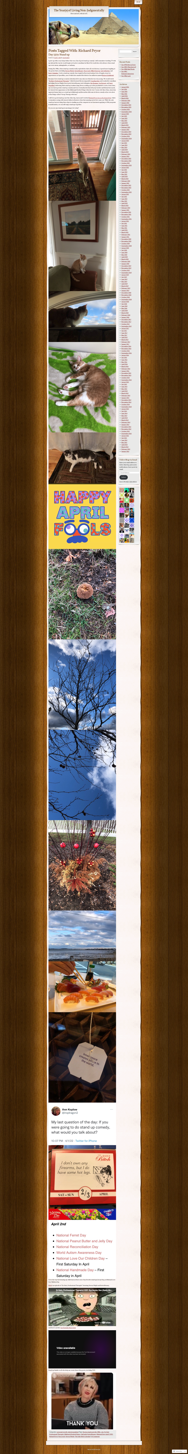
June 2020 (124, 252)
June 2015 (124, 387)
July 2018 (124, 304)
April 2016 (124, 364)
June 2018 (124, 306)
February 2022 (125, 208)
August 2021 (125, 221)
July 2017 (124, 331)
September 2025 (126, 112)
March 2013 (124, 447)
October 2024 (125, 136)
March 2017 (124, 340)
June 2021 (124, 226)
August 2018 (125, 302)
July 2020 (124, 250)
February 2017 (125, 342)
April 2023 (124, 176)
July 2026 (124, 89)
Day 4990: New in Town (128, 65)
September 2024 (126, 139)
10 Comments (95, 1436)
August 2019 (125, 275)
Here (50, 1285)
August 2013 (125, 436)
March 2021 (124, 232)
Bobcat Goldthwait (108, 75)
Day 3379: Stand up (59, 55)
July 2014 (124, 411)
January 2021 (125, 237)
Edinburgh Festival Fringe (72, 1434)
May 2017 (124, 335)
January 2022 (125, 210)
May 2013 (124, 442)
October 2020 (125, 244)
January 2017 (125, 344)
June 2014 (124, 413)
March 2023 (124, 179)
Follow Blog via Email (128, 460)
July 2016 (124, 357)
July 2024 (124, 143)
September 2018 (126, 299)
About (138, 2)
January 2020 (125, 264)
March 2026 (124, 98)
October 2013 (125, 431)
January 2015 (125, 398)
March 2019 (124, 286)
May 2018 (124, 308)
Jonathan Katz (95, 81)
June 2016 (124, 360)
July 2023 (124, 170)
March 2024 (124, 152)
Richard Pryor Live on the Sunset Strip (100, 98)
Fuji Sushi (84, 1434)
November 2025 (126, 107)
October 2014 (125, 404)
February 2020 (125, 261)
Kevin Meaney (79, 71)
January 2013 (125, 451)
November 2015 (126, 375)
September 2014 (126, 407)
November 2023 (126, 161)
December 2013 (126, 427)
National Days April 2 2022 (105, 1434)
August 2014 (125, 409)
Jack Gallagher (105, 71)
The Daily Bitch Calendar (82, 1436)
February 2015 (125, 396)
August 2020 (125, 248)
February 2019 (125, 288)
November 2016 (126, 349)
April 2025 (124, 123)
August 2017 (125, 328)
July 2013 (124, 438)
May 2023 (124, 174)
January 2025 (125, 130)
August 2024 (125, 141)
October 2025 (125, 109)
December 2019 (126, 266)
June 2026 (124, 92)
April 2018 (124, 311)
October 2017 (125, 324)
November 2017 (126, 322)
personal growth (62, 1432)
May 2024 (124, 147)
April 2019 (124, 284)
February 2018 (125, 315)
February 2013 (125, 449)
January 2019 (125, 290)
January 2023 (125, 183)
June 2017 (124, 333)
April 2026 (124, 96)
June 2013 (124, 440)
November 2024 (126, 134)
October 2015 (125, 378)
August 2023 (125, 167)
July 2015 (124, 384)
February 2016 (125, 369)
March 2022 (124, 206)
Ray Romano (94, 83)
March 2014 (124, 420)
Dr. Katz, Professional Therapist (59, 81)
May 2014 (124, 416)
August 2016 (125, 355)
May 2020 (124, 255)
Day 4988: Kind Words (128, 69)
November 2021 (126, 214)
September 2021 (126, 219)
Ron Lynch (87, 71)
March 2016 (124, 366)
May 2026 (124, 94)
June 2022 (124, 199)
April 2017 (124, 337)
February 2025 (125, 127)
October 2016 (125, 351)
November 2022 (126, 188)
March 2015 (124, 393)
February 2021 (125, 235)
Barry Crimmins (53, 73)
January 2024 (125, 156)
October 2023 (125, 163)
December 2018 (126, 293)
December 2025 (126, 105)
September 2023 (126, 165)
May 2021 (124, 228)
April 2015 (124, 391)
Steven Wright (69, 71)
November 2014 (126, 402)
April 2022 (124, 203)
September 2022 (126, 192)
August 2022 (125, 194)
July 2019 (124, 277)
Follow (124, 477)
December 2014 (126, 400)
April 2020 (124, 257)
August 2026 (125, 87)
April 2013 (124, 445)
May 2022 (124, 201)
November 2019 (126, 268)
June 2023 (124, 172)
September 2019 (126, 273)
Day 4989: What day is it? (128, 67)
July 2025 (124, 116)
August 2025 (125, 114)
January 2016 (125, 371)
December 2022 (126, 185)
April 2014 (124, 418)
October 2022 (125, 190)
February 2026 (125, 100)
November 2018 (126, 295)
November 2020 (126, 241)
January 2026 (125, 103)
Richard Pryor (53, 1436)
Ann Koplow (66, 58)
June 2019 (124, 279)
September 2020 (126, 246)
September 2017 (126, 326)
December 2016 (126, 346)
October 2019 (125, 270)
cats (102, 1432)
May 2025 (124, 121)
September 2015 (126, 380)
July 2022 (124, 197)
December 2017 (126, 319)
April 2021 (124, 230)
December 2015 (126, 373)
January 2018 (125, 317)
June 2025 (124, 118)
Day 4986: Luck (126, 76)
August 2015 (125, 382)
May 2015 (124, 389)
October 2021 (125, 217)
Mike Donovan (95, 71)
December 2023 (126, 159)
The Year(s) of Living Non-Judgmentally (79, 10)
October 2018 (125, 297)
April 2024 (124, 150)
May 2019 (124, 282)
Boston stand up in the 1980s (91, 1432)
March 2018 (124, 313)
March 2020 (124, 259)
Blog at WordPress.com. (94, 1449)
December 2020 (126, 239)
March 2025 (124, 125)
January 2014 (125, 425)
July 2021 (124, 223)
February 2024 (125, 154)
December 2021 (126, 212)
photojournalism (73, 1432)
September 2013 (126, 434)
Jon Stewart (102, 83)
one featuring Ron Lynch (68, 1328)
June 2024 (124, 145)
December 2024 (126, 132)
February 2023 (125, 181)
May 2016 (124, 362)
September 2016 (126, 353)
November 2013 (126, 429)
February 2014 (125, 422)
